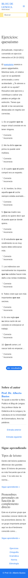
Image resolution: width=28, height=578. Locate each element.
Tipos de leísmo (11, 455)
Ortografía (14, 552)
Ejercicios (14, 548)
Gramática (14, 556)
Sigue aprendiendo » (11, 487)
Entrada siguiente (14, 437)
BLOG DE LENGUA (7, 5)
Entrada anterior (14, 430)
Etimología (14, 563)
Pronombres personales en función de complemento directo (10, 500)
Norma (14, 560)
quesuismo (9, 64)
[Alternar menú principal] (23, 6)
